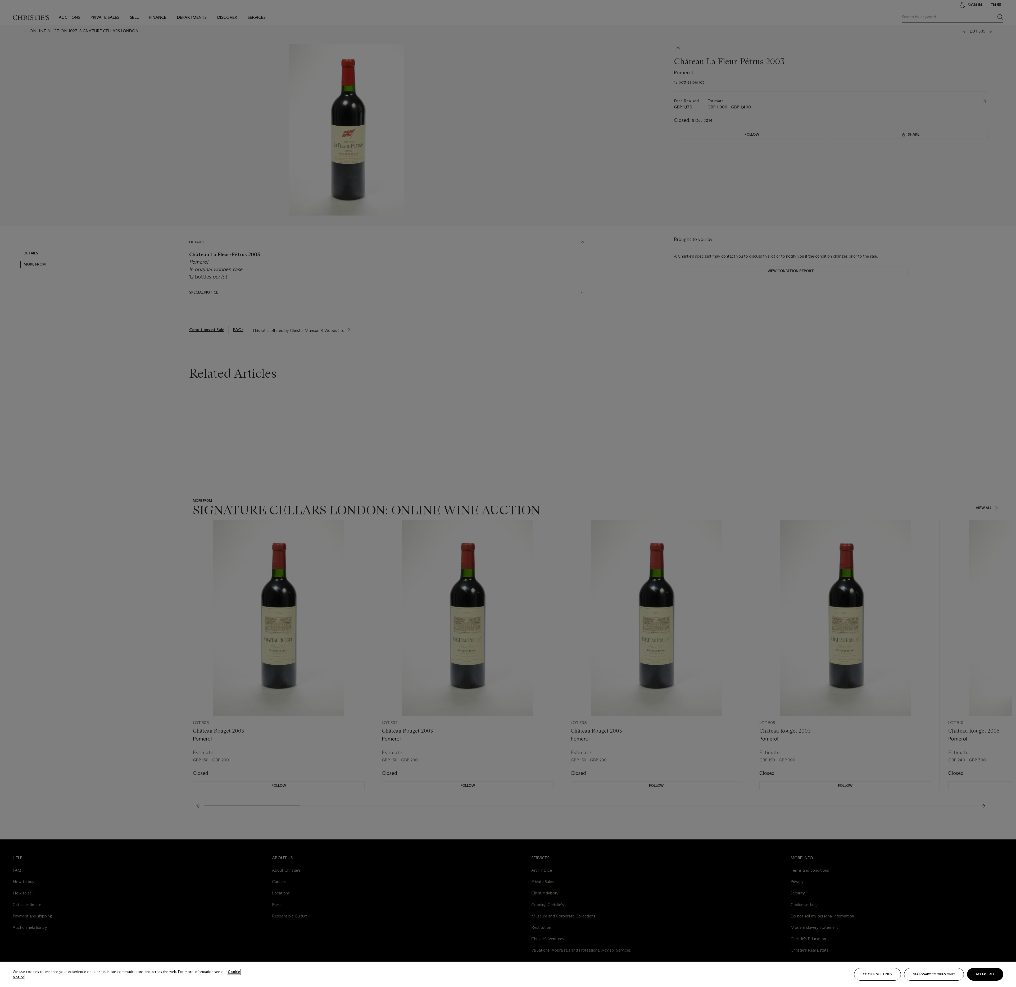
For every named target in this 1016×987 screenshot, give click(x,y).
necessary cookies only (934, 974)
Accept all (985, 974)
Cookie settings (877, 974)
